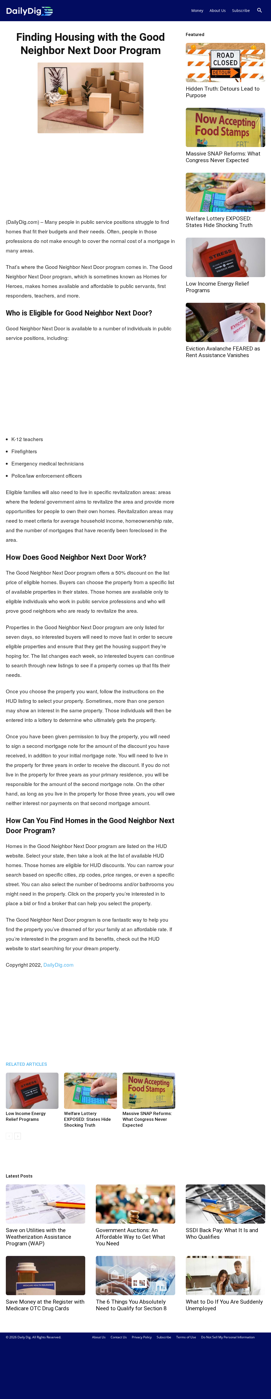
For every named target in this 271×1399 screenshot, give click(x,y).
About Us (218, 10)
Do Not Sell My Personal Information (228, 1337)
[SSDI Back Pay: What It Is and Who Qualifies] (225, 1204)
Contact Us (119, 1337)
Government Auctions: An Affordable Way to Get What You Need (130, 1237)
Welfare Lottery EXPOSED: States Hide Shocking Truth (87, 1119)
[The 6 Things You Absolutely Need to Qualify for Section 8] (135, 1275)
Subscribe (241, 10)
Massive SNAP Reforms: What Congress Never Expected (147, 1119)
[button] (259, 11)
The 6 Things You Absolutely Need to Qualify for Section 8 (131, 1305)
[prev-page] (9, 1136)
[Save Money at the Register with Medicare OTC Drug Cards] (45, 1275)
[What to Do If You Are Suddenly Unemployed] (225, 1275)
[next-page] (17, 1136)
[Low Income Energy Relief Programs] (32, 1091)
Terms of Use (186, 1337)
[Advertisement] (90, 174)
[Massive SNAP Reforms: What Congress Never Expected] (149, 1091)
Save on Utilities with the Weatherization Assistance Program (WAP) (38, 1237)
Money (197, 10)
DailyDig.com (58, 964)
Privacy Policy (142, 1337)
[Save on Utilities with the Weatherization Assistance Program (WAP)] (45, 1204)
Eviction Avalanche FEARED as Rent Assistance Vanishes (223, 351)
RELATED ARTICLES (26, 1064)
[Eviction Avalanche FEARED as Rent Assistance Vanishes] (225, 322)
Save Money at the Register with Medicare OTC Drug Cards (45, 1305)
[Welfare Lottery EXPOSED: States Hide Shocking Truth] (90, 1091)
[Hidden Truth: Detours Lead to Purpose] (225, 62)
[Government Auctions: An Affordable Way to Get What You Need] (135, 1204)
